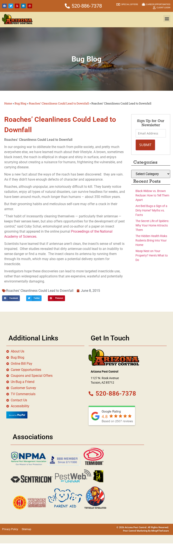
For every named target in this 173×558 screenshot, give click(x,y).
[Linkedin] (23, 6)
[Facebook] (4, 6)
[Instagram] (29, 6)
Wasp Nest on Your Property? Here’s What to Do (151, 255)
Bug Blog (20, 103)
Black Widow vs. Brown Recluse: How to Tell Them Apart (152, 195)
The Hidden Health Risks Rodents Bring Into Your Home (151, 240)
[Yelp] (17, 6)
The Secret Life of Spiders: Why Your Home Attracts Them (152, 225)
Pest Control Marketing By (137, 530)
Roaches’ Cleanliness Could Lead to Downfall (59, 103)
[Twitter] (10, 6)
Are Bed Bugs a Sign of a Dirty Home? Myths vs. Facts (151, 210)
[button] (166, 18)
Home (8, 103)
